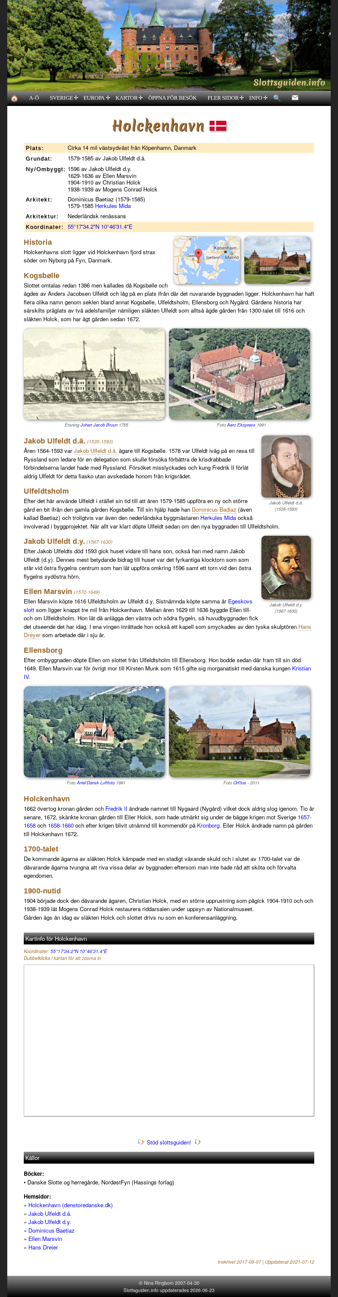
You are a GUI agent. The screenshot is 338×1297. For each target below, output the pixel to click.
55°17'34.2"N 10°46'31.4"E (100, 226)
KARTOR (129, 98)
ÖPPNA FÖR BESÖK (172, 98)
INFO (258, 98)
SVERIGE (64, 98)
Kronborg (208, 825)
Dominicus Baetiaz (51, 1230)
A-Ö (34, 98)
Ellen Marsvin (45, 1238)
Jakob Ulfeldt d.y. (49, 1221)
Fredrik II (116, 808)
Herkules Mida (113, 205)
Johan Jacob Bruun (99, 425)
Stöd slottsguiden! (169, 1142)
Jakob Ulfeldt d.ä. (50, 1213)
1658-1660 (61, 825)
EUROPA (97, 98)
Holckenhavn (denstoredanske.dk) (70, 1205)
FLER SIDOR (226, 98)
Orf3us (239, 782)
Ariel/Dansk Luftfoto (96, 782)
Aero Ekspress (241, 425)
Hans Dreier (43, 1247)
